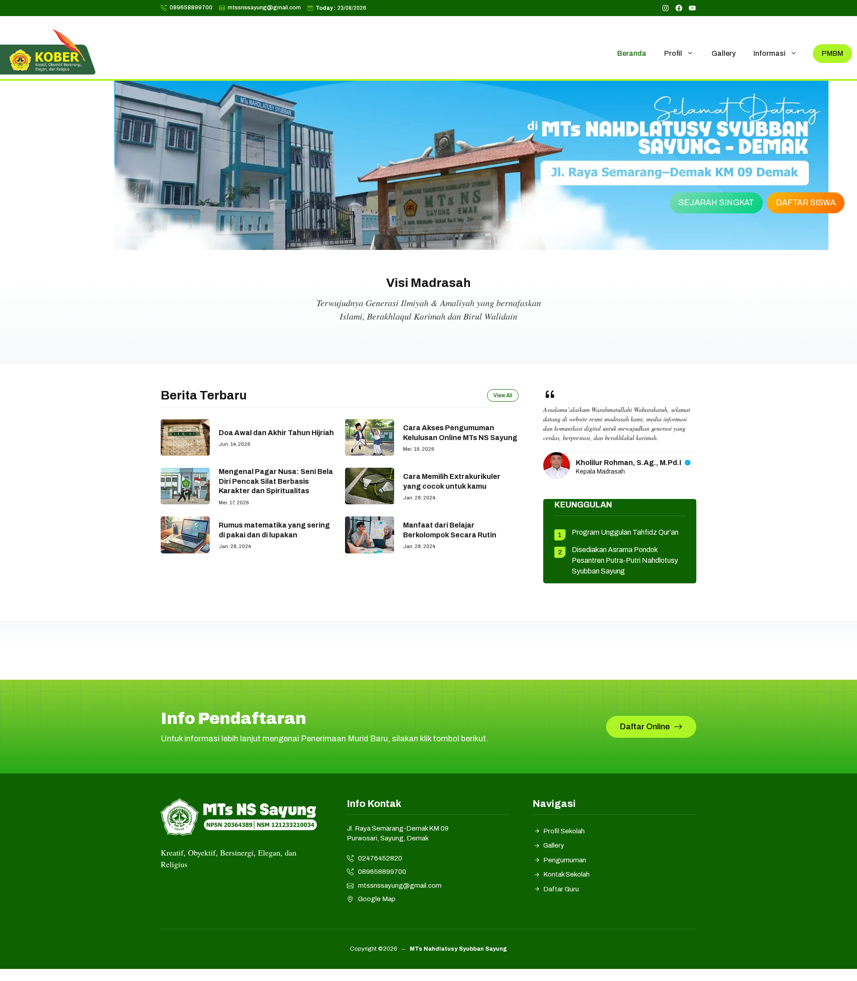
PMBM (832, 53)
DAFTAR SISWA (806, 202)
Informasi (769, 53)
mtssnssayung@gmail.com (264, 7)
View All (502, 395)
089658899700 (191, 7)
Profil (673, 53)
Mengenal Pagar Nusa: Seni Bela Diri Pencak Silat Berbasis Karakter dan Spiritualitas (276, 481)
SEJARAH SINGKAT (716, 202)
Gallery (723, 53)
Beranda (631, 53)
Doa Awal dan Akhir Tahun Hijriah (276, 432)
